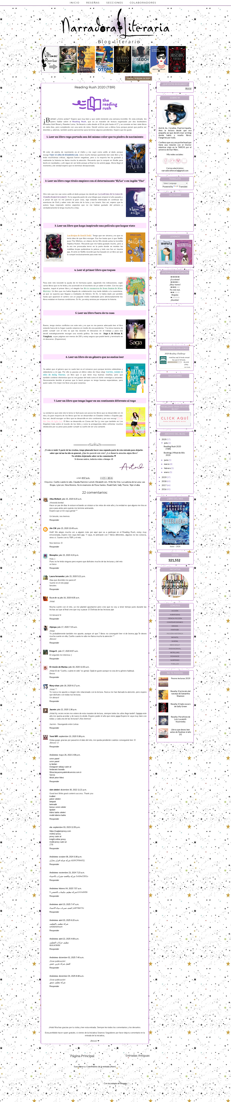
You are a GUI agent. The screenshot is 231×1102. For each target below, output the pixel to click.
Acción (175, 611)
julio (166, 443)
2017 (164, 485)
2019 (164, 477)
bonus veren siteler (57, 807)
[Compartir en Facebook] (109, 478)
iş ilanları (53, 764)
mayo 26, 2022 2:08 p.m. (69, 755)
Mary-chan (54, 686)
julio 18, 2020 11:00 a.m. (78, 667)
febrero (167, 468)
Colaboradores (143, 2)
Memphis (53, 555)
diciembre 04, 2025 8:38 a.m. (71, 976)
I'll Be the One (114, 482)
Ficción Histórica (175, 634)
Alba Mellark (55, 499)
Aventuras (175, 615)
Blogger (123, 1083)
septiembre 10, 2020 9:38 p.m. (72, 736)
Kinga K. (53, 651)
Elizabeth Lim (101, 482)
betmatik (53, 804)
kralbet (52, 796)
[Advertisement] (175, 324)
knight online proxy (57, 839)
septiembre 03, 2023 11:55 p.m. (66, 827)
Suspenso (174, 660)
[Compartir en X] (106, 478)
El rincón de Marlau (58, 667)
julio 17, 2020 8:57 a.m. (68, 651)
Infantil (174, 637)
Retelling (174, 652)
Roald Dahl (111, 485)
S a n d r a (54, 598)
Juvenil (175, 641)
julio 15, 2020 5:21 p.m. (76, 576)
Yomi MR (53, 736)
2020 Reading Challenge (175, 353)
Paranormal (175, 649)
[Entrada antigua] (137, 1056)
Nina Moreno (70, 485)
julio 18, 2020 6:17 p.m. (70, 686)
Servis (52, 775)
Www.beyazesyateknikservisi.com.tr (65, 772)
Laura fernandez (57, 576)
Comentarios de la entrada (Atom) (101, 1067)
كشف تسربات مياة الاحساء (60, 908)
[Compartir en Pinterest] (111, 478)
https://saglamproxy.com (60, 831)
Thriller (175, 664)
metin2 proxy (55, 834)
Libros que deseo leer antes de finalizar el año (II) (180, 732)
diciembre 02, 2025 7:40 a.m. (71, 957)
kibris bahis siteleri (57, 812)
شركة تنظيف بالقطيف (58, 924)
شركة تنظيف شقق (57, 982)
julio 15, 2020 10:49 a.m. (67, 528)
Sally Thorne (123, 485)
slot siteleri (54, 790)
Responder (54, 520)
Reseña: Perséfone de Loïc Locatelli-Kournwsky (180, 719)
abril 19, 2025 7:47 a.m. (69, 904)
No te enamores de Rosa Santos (91, 485)
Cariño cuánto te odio (63, 482)
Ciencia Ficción (175, 618)
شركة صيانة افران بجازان (60, 860)
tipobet (52, 810)
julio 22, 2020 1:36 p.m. (67, 709)
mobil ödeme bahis (57, 815)
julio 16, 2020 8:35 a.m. (70, 598)
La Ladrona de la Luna (131, 482)
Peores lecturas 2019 (180, 678)
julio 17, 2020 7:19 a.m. (67, 627)
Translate (183, 186)
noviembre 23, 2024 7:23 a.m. (72, 873)
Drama (175, 626)
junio (166, 460)
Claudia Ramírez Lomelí (83, 482)
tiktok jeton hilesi (56, 778)
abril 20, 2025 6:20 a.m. (69, 920)
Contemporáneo (175, 622)
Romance (174, 656)
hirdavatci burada (56, 769)
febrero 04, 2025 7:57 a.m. (70, 888)
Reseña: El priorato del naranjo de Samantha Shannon (180, 693)
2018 (164, 481)
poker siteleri (55, 799)
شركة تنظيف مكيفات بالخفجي (64, 892)
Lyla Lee (60, 485)
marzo (167, 464)
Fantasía (175, 630)
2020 (164, 439)
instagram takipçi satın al (60, 767)
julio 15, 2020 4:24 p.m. (69, 555)
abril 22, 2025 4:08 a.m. (69, 939)
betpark (52, 802)
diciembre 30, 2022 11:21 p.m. (74, 790)
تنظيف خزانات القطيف (59, 943)
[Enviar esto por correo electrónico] (101, 478)
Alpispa (53, 627)
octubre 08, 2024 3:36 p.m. (70, 857)
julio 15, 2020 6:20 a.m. (72, 499)
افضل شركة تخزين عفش (59, 964)
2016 (164, 489)
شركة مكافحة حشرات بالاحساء (62, 876)
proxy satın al (55, 836)
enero (167, 472)
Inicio (75, 2)
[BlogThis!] (104, 478)
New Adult (175, 645)
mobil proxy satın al (57, 842)
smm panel (54, 759)
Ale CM (52, 528)
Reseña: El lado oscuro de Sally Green (181, 705)
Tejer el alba (135, 485)
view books (187, 367)
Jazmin (52, 709)
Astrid (171, 357)
